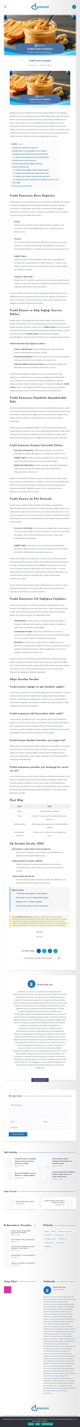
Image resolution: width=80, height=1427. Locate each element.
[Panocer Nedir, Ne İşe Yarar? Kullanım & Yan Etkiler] (7, 1233)
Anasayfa (40, 936)
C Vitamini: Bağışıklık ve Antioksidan (31, 893)
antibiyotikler (59, 1235)
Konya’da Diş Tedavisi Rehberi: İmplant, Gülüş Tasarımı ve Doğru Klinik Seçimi (63, 1174)
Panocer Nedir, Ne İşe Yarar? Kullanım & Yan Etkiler (21, 1231)
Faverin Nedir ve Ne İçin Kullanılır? (23, 1239)
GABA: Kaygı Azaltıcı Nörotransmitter (32, 906)
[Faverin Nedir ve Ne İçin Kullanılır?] (7, 1241)
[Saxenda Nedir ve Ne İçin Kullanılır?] (7, 1257)
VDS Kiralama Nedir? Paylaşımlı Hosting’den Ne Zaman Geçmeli (62, 1161)
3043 (47, 1231)
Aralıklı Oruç (64, 1239)
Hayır (37, 1424)
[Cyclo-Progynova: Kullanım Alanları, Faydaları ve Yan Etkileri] (7, 1249)
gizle (20, 144)
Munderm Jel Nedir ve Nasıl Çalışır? (23, 1263)
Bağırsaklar (61, 1243)
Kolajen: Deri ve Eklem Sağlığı (29, 902)
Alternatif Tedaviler (65, 1231)
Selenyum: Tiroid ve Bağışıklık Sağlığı (32, 898)
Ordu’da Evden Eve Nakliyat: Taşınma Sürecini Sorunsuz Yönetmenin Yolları (26, 1161)
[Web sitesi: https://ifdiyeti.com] (40, 1073)
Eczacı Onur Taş (44, 985)
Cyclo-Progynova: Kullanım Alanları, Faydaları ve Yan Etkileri (23, 1247)
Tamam (31, 1424)
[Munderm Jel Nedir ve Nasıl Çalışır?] (7, 1265)
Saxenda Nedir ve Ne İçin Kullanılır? (23, 1255)
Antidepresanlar (50, 1239)
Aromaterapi (49, 1243)
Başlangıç (48, 1246)
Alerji (54, 1231)
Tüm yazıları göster (40, 1080)
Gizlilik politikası (47, 1424)
